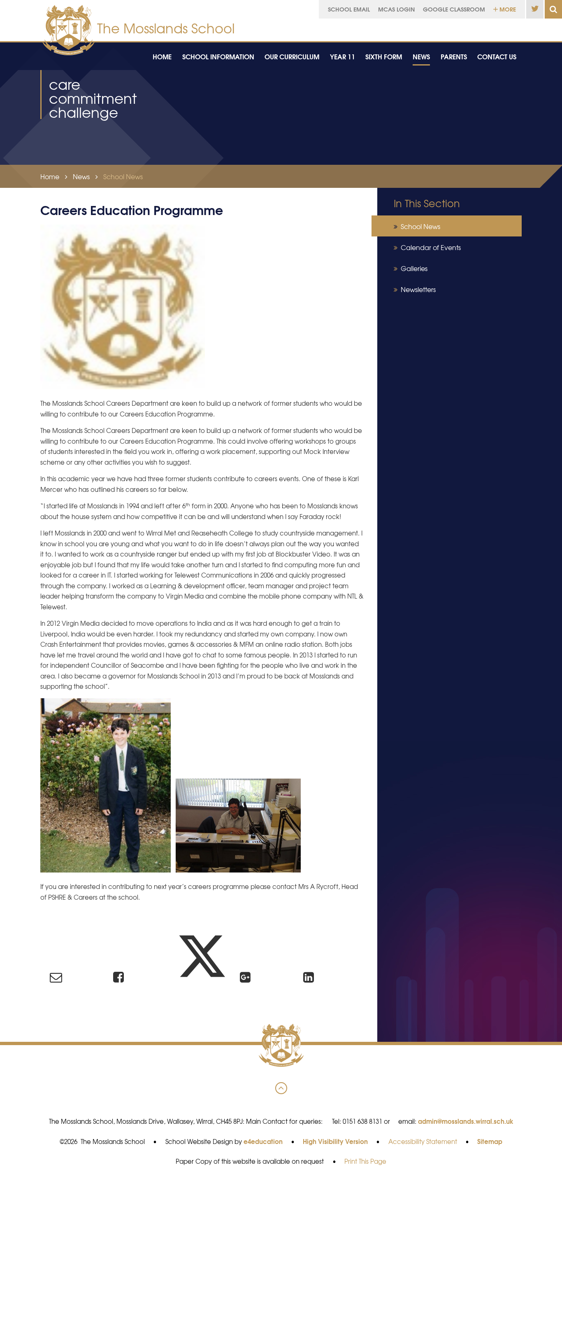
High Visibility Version (335, 1141)
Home (49, 176)
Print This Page (365, 1161)
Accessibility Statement (422, 1141)
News (81, 176)
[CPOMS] (493, 28)
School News (123, 176)
